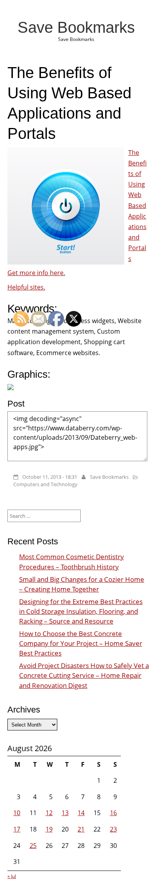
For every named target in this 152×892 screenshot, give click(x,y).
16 (113, 812)
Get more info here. (36, 272)
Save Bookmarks (76, 27)
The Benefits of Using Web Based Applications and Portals (137, 205)
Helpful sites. (26, 287)
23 (113, 829)
